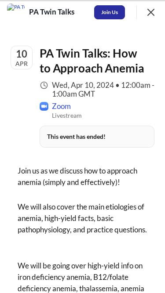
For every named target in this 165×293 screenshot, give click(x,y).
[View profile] (16, 12)
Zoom (61, 106)
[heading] (52, 12)
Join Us (109, 12)
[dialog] (82, 146)
